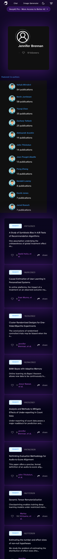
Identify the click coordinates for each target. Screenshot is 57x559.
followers (33, 52)
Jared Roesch (23, 205)
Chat (16, 3)
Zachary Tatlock (24, 120)
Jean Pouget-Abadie (26, 157)
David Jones (22, 193)
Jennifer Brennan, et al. (24, 345)
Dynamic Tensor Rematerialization (25, 499)
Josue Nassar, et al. (25, 385)
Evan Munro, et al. (25, 298)
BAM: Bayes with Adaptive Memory (25, 368)
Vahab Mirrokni (24, 84)
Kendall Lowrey (24, 181)
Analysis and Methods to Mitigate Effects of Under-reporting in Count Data (26, 412)
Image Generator (30, 3)
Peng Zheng (22, 169)
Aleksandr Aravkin (25, 133)
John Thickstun (24, 145)
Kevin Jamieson (24, 96)
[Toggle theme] (43, 3)
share (45, 255)
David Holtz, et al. (24, 255)
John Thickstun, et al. (25, 476)
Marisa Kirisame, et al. (25, 516)
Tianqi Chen (22, 108)
